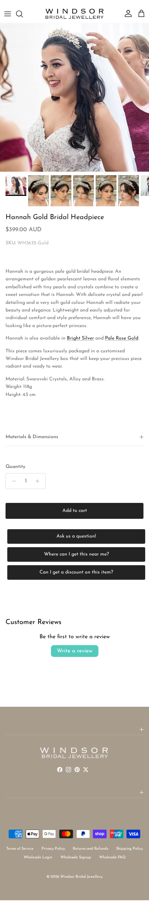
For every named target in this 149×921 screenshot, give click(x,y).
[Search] (22, 13)
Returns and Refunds (90, 849)
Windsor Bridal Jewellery (81, 877)
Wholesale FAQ (112, 857)
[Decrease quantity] (12, 481)
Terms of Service (20, 849)
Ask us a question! (76, 536)
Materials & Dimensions (32, 437)
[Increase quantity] (39, 481)
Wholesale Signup (75, 857)
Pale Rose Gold (121, 338)
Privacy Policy (53, 849)
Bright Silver (80, 338)
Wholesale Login (38, 857)
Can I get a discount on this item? (76, 572)
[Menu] (7, 13)
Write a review (75, 651)
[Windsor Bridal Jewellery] (74, 14)
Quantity (15, 466)
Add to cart (74, 510)
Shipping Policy (129, 849)
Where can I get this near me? (76, 554)
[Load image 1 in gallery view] (74, 97)
